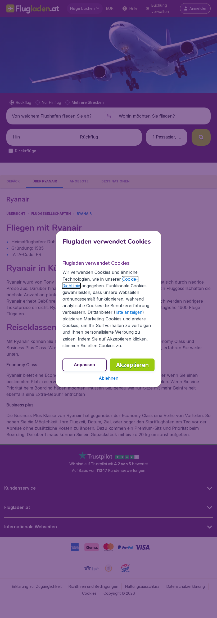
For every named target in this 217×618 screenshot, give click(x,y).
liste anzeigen (128, 312)
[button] (108, 378)
